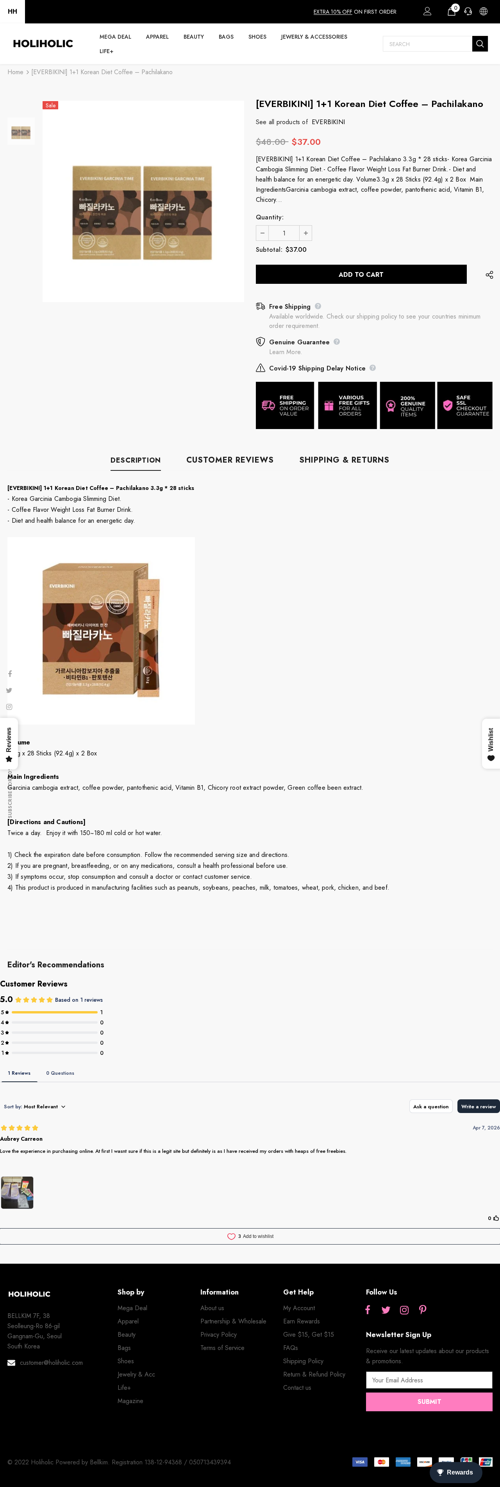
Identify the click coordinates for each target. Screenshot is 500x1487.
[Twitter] (386, 1311)
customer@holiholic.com (51, 1362)
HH (12, 11)
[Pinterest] (423, 1311)
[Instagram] (404, 1311)
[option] (143, 201)
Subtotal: (269, 249)
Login (426, 13)
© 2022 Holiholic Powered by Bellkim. (59, 1462)
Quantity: (270, 217)
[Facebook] (368, 1311)
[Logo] (43, 44)
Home (15, 72)
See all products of (282, 122)
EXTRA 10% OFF (333, 12)
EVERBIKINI (328, 122)
